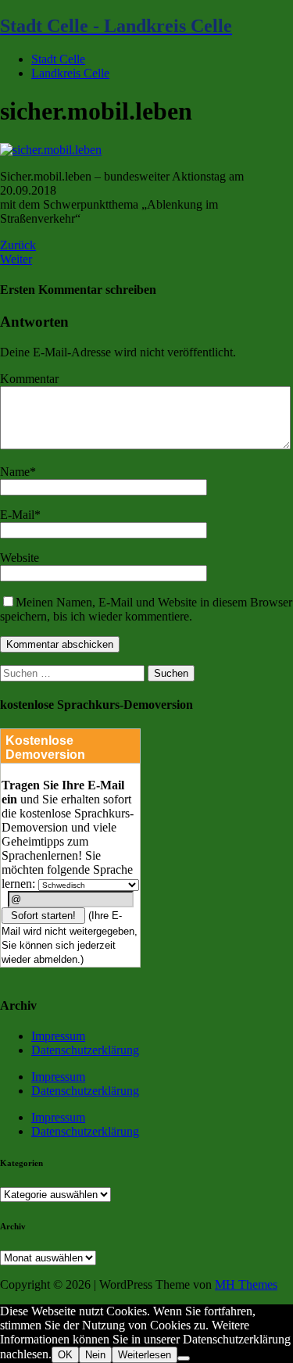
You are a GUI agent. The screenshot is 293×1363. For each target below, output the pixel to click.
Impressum (58, 1036)
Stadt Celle (58, 59)
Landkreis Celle (70, 73)
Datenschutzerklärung (85, 1050)
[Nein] (183, 1358)
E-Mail (17, 514)
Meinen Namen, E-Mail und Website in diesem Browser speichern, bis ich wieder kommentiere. (146, 609)
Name (15, 471)
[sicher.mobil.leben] (51, 149)
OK (65, 1355)
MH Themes (246, 1284)
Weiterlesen (144, 1355)
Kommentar (29, 378)
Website (19, 557)
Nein (95, 1355)
